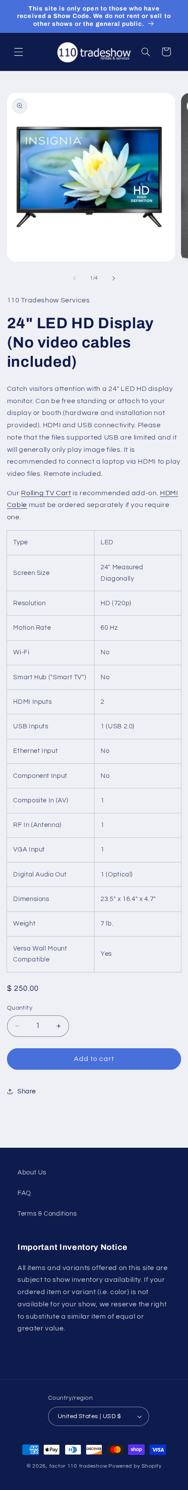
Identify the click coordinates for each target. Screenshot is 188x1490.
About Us (31, 1172)
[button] (18, 52)
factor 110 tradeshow (78, 1466)
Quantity (19, 1008)
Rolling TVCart (46, 493)
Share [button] (26, 1091)
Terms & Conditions (47, 1213)
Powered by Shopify (134, 1466)
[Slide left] (74, 278)
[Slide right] (113, 278)
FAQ (24, 1193)
